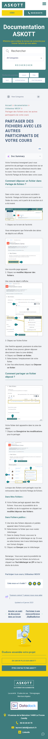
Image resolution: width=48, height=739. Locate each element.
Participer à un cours (14, 574)
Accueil (8, 105)
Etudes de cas (22, 693)
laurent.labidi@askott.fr (26, 728)
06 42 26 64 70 (25, 723)
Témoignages (34, 693)
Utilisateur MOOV (13, 108)
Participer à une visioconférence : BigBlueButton (33, 614)
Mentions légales (24, 696)
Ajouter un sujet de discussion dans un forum (15, 614)
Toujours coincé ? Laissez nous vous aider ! (25, 596)
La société (12, 693)
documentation (21, 105)
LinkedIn (26, 732)
